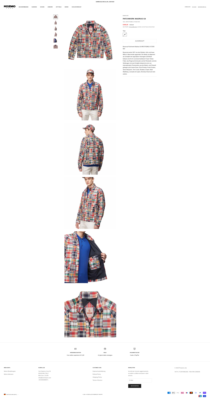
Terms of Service (97, 380)
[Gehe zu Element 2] (55, 22)
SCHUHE (42, 7)
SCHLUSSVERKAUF (76, 7)
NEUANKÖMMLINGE (23, 7)
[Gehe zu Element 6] (55, 46)
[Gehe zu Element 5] (55, 40)
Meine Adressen (8, 374)
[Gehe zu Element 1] (55, 17)
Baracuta (125, 15)
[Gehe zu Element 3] (55, 28)
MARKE (66, 7)
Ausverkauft (139, 41)
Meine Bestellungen (10, 371)
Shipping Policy (97, 377)
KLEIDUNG (34, 7)
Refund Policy (97, 374)
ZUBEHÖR (50, 7)
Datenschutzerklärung (99, 371)
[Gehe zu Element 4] (55, 34)
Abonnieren (135, 386)
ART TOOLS (58, 7)
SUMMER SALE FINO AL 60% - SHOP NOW (105, 1)
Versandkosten (133, 27)
